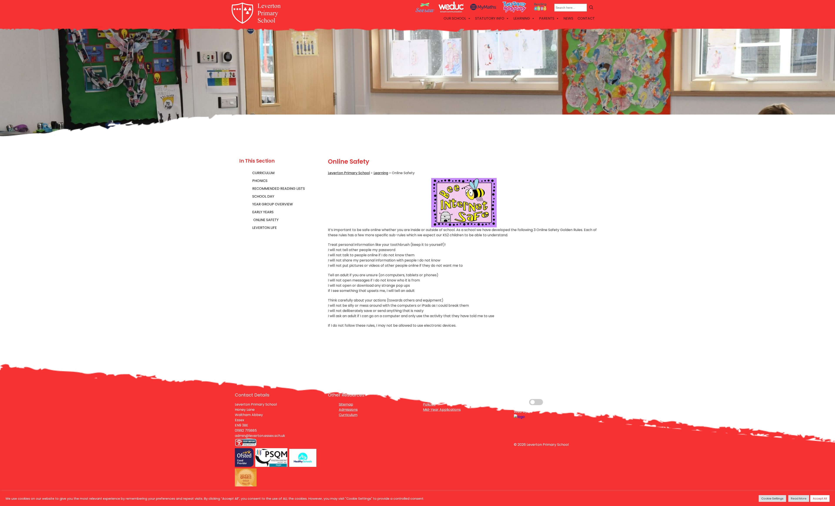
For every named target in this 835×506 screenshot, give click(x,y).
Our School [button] (455, 18)
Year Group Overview (272, 204)
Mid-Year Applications (442, 409)
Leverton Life (264, 227)
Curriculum (263, 172)
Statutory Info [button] (489, 18)
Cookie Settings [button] (772, 498)
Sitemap (346, 404)
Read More (799, 498)
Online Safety (266, 219)
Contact (586, 18)
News (568, 18)
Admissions (348, 409)
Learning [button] (521, 18)
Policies (429, 404)
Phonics (259, 180)
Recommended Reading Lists (278, 188)
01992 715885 (246, 430)
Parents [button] (546, 18)
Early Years (263, 212)
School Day (263, 196)
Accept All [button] (820, 498)
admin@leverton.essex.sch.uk (260, 435)
